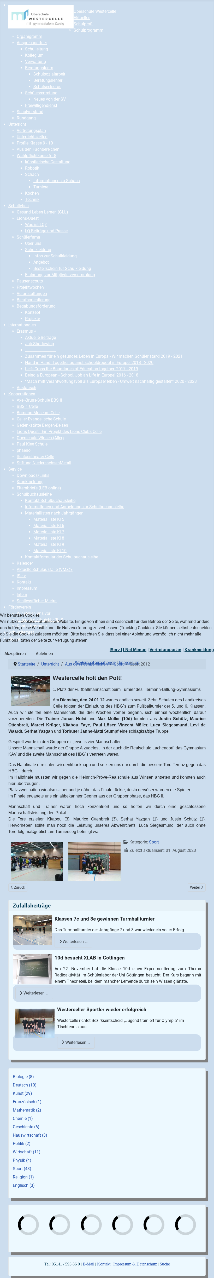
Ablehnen (44, 653)
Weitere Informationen (95, 662)
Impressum (129, 662)
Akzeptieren (15, 653)
